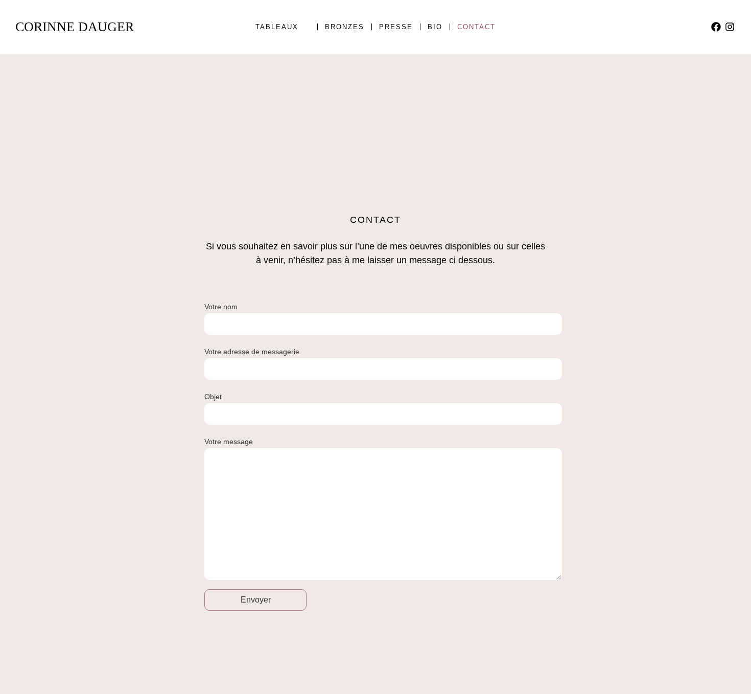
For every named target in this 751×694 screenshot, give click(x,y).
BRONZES (344, 27)
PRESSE (396, 27)
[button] (283, 27)
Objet (213, 396)
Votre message (228, 441)
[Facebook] (716, 27)
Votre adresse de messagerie (251, 352)
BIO (435, 27)
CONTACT (476, 27)
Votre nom (221, 307)
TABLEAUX (276, 27)
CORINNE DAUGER (74, 26)
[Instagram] (730, 27)
